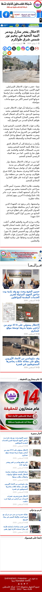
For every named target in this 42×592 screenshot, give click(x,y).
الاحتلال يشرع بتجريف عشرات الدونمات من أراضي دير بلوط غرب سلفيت (16, 498)
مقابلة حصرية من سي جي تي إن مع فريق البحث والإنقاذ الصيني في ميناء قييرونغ (15, 516)
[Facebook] (5, 49)
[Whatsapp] (18, 49)
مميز (14, 43)
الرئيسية (19, 43)
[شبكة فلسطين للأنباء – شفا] (21, 4)
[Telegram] (28, 49)
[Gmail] (37, 49)
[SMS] (5, 53)
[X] (14, 49)
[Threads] (32, 49)
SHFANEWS (10, 578)
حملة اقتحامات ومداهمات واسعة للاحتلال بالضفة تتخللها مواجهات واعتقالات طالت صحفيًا (16, 474)
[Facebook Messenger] (9, 49)
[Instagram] (23, 49)
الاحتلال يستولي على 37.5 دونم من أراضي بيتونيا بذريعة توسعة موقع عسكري (21, 327)
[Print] (9, 53)
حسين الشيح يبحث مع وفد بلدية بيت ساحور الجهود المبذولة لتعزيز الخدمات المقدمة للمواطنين (21, 294)
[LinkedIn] (22, 583)
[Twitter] (24, 583)
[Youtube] (19, 583)
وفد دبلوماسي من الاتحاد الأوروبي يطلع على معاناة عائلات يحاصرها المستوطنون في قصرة (22, 361)
